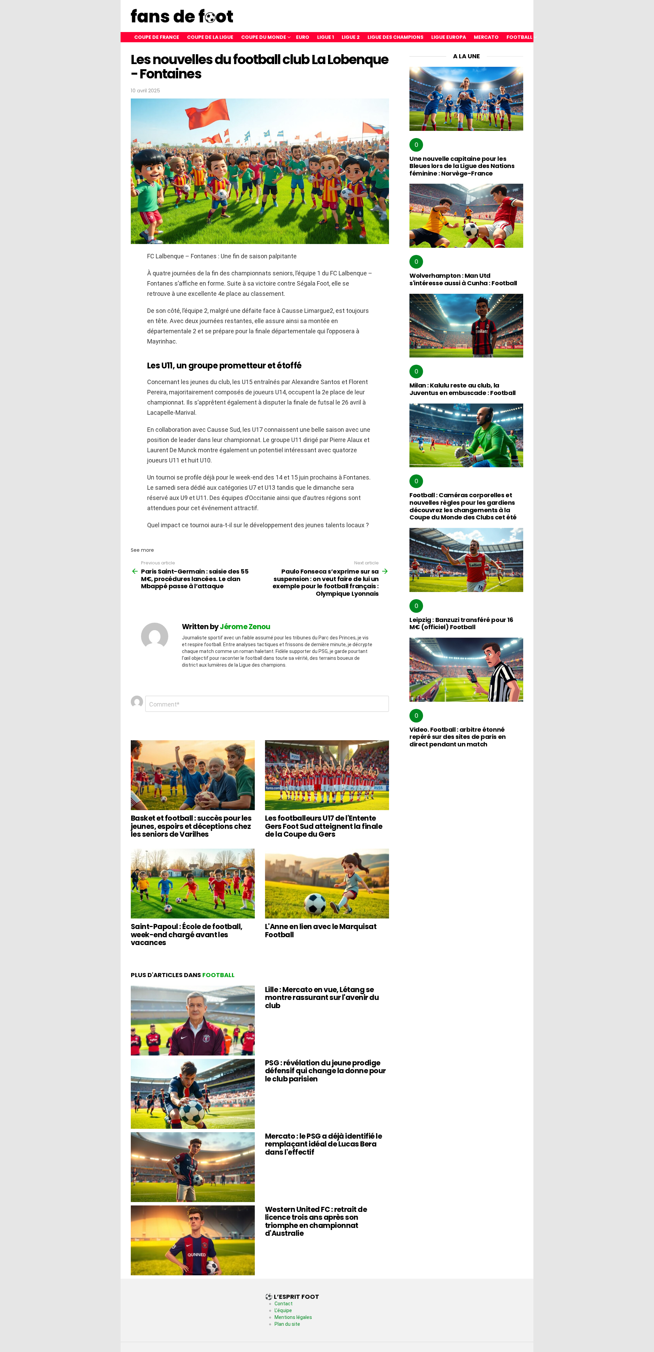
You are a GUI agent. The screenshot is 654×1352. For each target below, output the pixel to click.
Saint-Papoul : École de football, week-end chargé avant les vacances (187, 934)
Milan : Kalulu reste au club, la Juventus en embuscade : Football (462, 389)
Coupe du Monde (263, 37)
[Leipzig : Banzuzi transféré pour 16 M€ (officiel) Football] (466, 560)
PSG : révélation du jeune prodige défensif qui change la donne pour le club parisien (325, 1071)
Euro (302, 37)
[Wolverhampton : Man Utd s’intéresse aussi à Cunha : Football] (466, 216)
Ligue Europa (448, 37)
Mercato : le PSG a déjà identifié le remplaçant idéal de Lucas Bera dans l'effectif (323, 1144)
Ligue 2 (351, 37)
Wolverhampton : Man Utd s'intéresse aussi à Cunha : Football (463, 279)
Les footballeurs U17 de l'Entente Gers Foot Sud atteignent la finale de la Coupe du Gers (323, 826)
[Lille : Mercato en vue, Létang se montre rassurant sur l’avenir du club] (193, 1020)
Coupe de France (156, 37)
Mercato (486, 37)
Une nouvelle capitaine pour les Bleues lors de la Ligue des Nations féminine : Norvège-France (461, 166)
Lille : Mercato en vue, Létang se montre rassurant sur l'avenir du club (322, 998)
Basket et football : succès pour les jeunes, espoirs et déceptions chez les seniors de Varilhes (191, 826)
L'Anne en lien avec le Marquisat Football (320, 931)
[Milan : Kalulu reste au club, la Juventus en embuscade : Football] (466, 326)
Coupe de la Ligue (210, 37)
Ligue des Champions (395, 37)
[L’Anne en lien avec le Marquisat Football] (327, 883)
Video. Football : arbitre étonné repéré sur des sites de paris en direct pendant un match (457, 736)
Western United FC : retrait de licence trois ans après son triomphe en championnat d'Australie (316, 1221)
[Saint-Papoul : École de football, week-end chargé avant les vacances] (193, 883)
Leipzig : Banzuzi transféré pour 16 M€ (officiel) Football (461, 624)
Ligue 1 (325, 37)
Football (519, 37)
